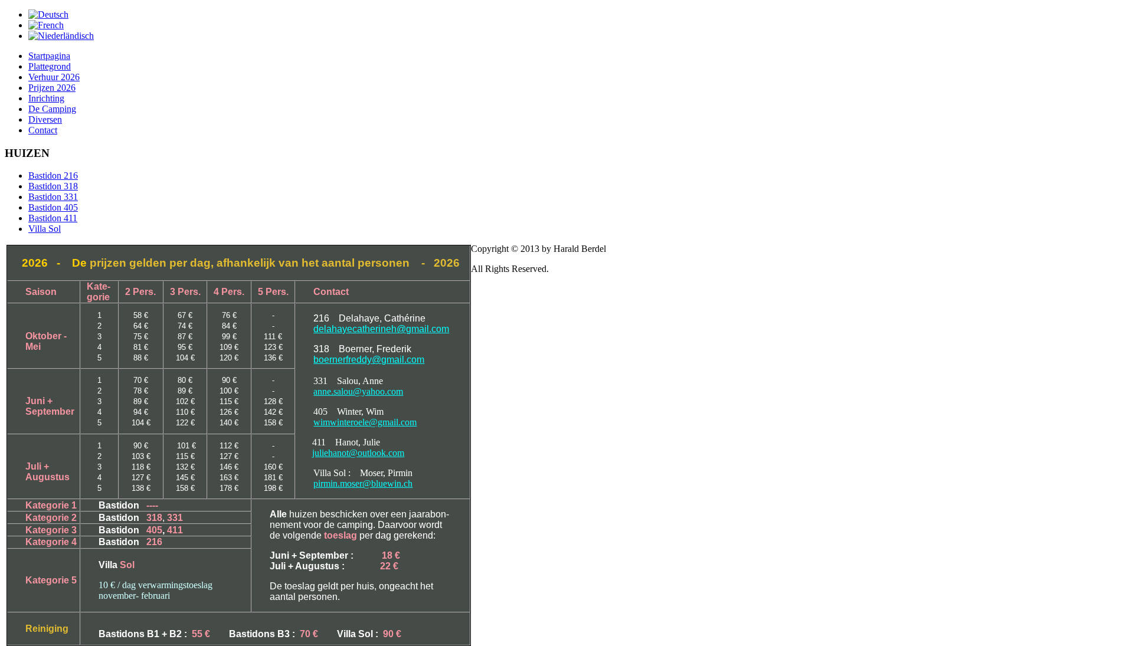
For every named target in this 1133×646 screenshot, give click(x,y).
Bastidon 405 (53, 207)
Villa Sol (44, 229)
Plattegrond (49, 66)
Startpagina (49, 56)
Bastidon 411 (52, 218)
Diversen (45, 119)
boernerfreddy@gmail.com (368, 360)
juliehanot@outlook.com (358, 453)
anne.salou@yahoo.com (358, 391)
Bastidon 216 (53, 175)
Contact (42, 130)
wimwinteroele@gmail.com (365, 422)
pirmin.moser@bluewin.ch (362, 483)
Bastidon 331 (53, 197)
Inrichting (46, 98)
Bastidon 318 (53, 186)
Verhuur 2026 (54, 77)
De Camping (52, 109)
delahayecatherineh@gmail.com (381, 329)
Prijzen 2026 (52, 88)
